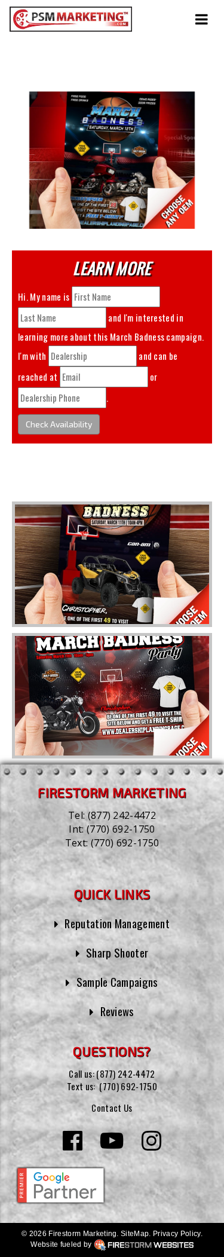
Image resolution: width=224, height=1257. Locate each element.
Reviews (117, 1011)
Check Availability (59, 424)
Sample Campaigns (117, 982)
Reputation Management (117, 923)
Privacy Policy (176, 1234)
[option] (112, 564)
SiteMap (135, 1234)
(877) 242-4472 (122, 815)
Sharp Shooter (117, 952)
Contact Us (111, 1107)
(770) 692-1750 (121, 829)
